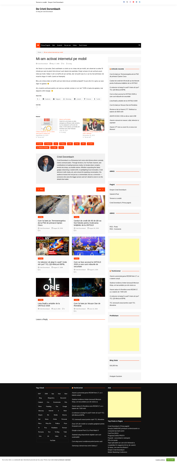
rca (45, 427)
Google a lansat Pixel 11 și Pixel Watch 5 (85, 430)
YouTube (52, 440)
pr (84, 143)
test (49, 432)
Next (99, 189)
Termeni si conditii (41, 2)
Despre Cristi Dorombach (55, 2)
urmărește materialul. (64, 460)
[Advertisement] (88, 26)
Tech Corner (83, 45)
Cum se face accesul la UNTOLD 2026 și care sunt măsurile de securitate (87, 264)
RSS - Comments (115, 229)
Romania (41, 432)
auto (59, 393)
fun (57, 406)
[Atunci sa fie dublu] (71, 125)
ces (48, 402)
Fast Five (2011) (113, 433)
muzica (64, 415)
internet (49, 143)
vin (65, 436)
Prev (41, 189)
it (56, 143)
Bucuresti (63, 398)
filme (40, 406)
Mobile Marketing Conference (117, 452)
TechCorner (116, 271)
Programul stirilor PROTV (116, 435)
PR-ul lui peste (113, 440)
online (55, 419)
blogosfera (51, 398)
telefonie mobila (43, 147)
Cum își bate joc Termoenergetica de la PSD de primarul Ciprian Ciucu (51, 223)
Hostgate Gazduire (116, 376)
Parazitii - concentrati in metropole (119, 438)
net (77, 143)
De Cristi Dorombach (48, 8)
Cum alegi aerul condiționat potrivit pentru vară (87, 441)
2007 (39, 393)
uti (62, 147)
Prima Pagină (45, 45)
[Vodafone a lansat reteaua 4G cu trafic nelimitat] (93, 124)
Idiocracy (41, 410)
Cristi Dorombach (43, 63)
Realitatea (54, 427)
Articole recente (117, 69)
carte (40, 143)
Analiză (59, 45)
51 (63, 63)
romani (64, 427)
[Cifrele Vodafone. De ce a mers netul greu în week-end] (47, 124)
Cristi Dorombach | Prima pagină (120, 203)
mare (63, 143)
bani (66, 393)
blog (40, 398)
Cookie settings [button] (160, 460)
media (56, 415)
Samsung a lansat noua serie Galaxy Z (84, 445)
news (46, 419)
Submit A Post (114, 194)
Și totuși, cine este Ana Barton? (118, 447)
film (66, 402)
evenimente (57, 402)
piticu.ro (48, 423)
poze (65, 423)
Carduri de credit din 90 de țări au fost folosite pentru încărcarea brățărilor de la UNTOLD (87, 223)
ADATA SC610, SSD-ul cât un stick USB (123, 116)
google (65, 406)
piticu (39, 423)
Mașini (40, 415)
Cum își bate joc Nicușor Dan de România (123, 105)
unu (40, 436)
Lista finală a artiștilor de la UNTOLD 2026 (123, 101)
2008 (46, 393)
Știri (53, 45)
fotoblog (48, 406)
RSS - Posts (114, 227)
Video (75, 45)
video (56, 436)
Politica (57, 423)
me (70, 143)
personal (64, 419)
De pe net (67, 45)
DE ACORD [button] (170, 460)
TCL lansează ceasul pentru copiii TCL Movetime (88, 419)
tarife (91, 143)
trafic (54, 147)
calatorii (40, 402)
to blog (70, 63)
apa (53, 393)
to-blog (57, 432)
